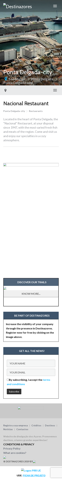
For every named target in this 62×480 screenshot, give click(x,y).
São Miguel (17, 79)
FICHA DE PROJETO (34, 475)
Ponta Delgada (42, 79)
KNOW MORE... (31, 293)
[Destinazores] (17, 6)
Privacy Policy (12, 448)
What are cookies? (14, 452)
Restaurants (36, 111)
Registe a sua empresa (15, 425)
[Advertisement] (31, 154)
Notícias (8, 429)
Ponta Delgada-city (18, 83)
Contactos (22, 429)
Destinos (50, 425)
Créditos (36, 425)
